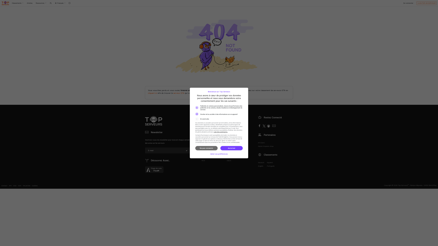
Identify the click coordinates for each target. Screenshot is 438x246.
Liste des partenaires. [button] (221, 132)
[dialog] (219, 123)
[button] (219, 119)
